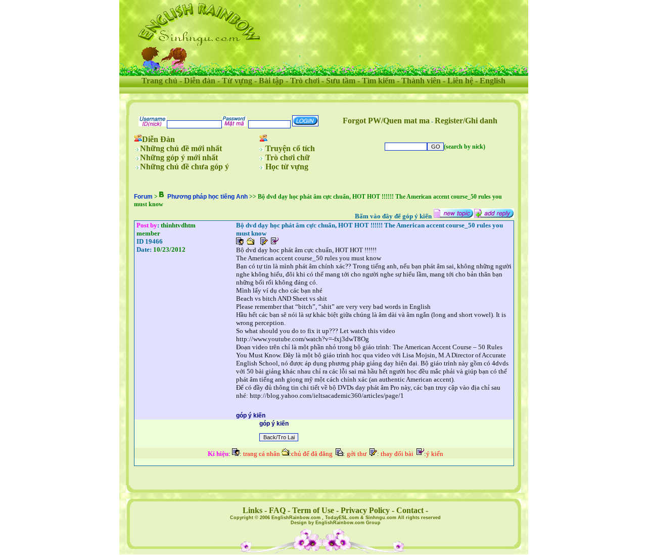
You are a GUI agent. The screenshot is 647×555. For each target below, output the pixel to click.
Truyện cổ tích (290, 148)
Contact (410, 510)
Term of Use (313, 510)
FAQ (277, 510)
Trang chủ (159, 80)
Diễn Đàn (158, 139)
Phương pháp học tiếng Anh (207, 196)
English (492, 80)
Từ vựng (237, 80)
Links (252, 510)
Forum (143, 196)
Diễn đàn (199, 80)
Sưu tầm (340, 80)
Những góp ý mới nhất (179, 157)
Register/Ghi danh (466, 120)
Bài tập (271, 80)
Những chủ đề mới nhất (181, 148)
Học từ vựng (286, 166)
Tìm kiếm (378, 80)
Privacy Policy (365, 510)
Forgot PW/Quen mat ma (386, 120)
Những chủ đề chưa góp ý (184, 166)
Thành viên (421, 80)
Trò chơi (304, 80)
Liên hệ (460, 80)
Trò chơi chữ (287, 157)
